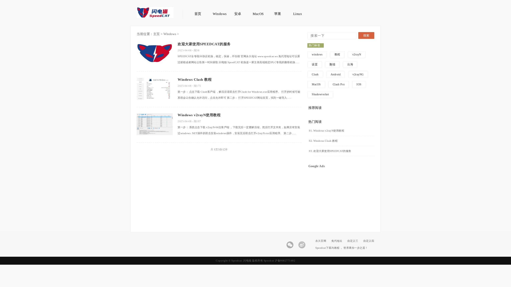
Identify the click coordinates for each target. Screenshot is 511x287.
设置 (315, 64)
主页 (156, 34)
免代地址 (336, 240)
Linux (297, 14)
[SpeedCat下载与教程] (155, 17)
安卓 (237, 14)
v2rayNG (358, 74)
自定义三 (352, 240)
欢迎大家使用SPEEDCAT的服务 (204, 44)
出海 (350, 64)
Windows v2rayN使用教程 (199, 115)
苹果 (277, 14)
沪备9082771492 (285, 260)
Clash (315, 74)
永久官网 (320, 240)
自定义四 (368, 240)
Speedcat (269, 260)
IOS (359, 84)
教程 (337, 54)
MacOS (258, 14)
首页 (197, 14)
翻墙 (332, 64)
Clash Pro (339, 84)
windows (317, 54)
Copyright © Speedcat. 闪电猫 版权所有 (240, 260)
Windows (218, 14)
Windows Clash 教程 (195, 80)
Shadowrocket (320, 94)
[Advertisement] (340, 195)
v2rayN (356, 54)
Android (336, 74)
